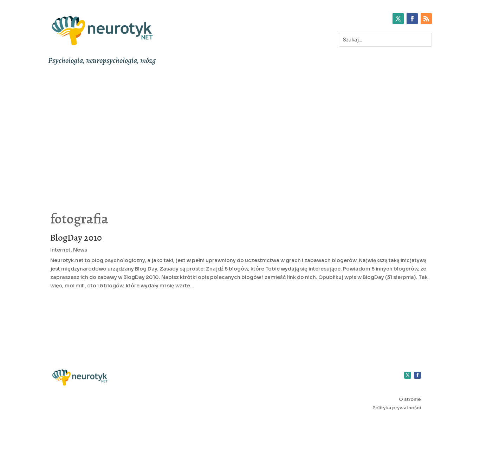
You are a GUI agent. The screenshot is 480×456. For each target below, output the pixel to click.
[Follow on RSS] (426, 18)
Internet (60, 250)
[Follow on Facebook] (412, 18)
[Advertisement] (240, 133)
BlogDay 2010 (76, 238)
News (80, 250)
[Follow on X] (398, 18)
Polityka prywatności (396, 408)
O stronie (410, 399)
